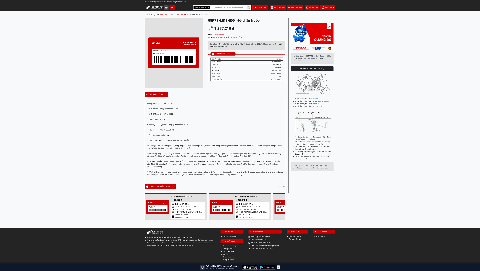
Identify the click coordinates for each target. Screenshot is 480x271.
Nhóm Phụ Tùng (296, 7)
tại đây (275, 44)
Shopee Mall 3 (320, 236)
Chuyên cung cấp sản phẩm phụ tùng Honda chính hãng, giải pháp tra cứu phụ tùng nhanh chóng (180, 240)
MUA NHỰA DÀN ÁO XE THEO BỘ (312, 69)
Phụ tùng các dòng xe (230, 246)
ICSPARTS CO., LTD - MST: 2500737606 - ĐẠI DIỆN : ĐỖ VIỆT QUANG (170, 246)
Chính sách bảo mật (230, 236)
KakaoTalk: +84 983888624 (260, 243)
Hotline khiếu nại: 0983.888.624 (261, 248)
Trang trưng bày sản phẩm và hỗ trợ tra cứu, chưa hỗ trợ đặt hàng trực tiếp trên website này (178, 243)
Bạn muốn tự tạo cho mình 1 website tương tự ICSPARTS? (165, 2)
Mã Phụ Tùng (313, 7)
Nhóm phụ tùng (228, 249)
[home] (172, 7)
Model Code (316, 104)
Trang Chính (262, 7)
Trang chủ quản (228, 260)
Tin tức (225, 254)
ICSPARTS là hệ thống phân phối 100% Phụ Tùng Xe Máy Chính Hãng (170, 237)
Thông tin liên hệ (228, 257)
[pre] (279, 186)
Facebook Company (295, 239)
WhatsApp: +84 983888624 (260, 237)
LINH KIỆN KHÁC (224, 37)
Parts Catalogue (279, 7)
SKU (316, 99)
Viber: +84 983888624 (258, 240)
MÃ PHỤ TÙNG (236, 37)
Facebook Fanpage (295, 236)
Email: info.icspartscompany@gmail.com (265, 246)
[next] (283, 186)
